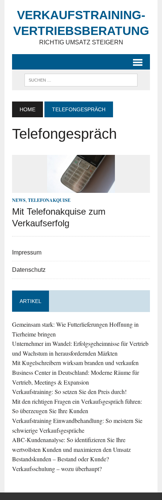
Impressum (26, 252)
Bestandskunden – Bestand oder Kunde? (60, 459)
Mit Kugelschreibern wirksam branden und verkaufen (75, 363)
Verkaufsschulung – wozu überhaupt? (57, 469)
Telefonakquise (49, 200)
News (19, 200)
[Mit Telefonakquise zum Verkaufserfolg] (81, 188)
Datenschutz (29, 270)
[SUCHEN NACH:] (81, 79)
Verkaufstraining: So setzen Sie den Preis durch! (69, 391)
